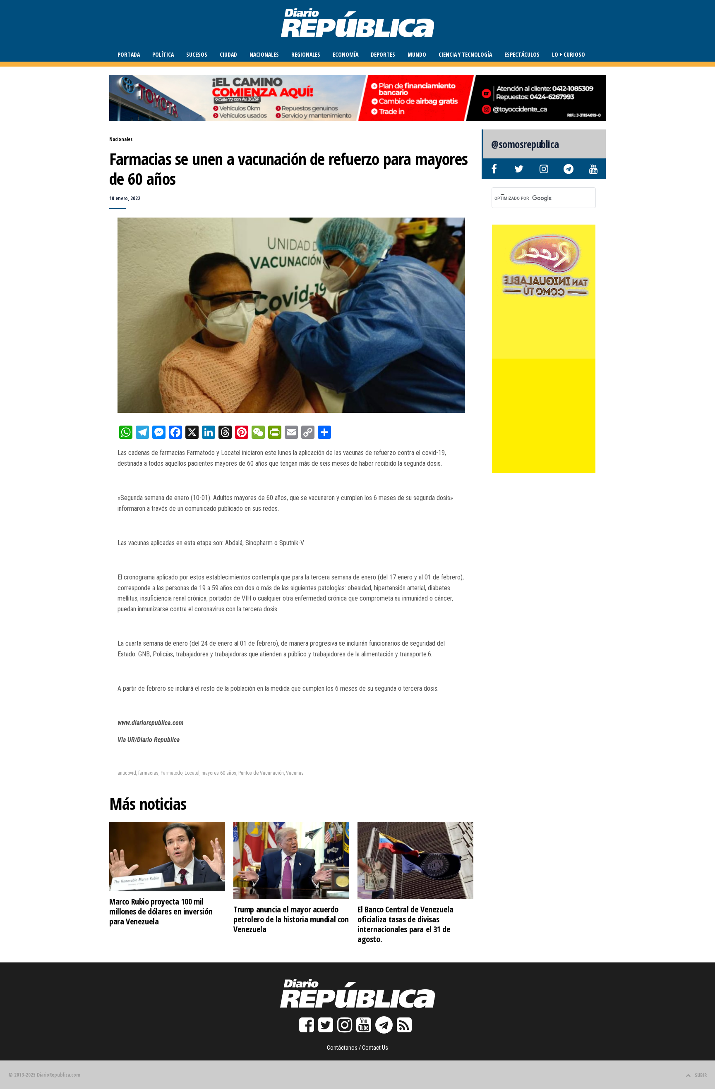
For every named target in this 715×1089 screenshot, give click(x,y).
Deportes (383, 54)
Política (163, 54)
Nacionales (264, 54)
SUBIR (701, 1075)
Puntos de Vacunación (261, 773)
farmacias (148, 773)
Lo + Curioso (568, 54)
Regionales (305, 54)
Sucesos (196, 54)
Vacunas (295, 773)
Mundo (417, 54)
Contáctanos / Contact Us (357, 1047)
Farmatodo (171, 773)
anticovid (127, 773)
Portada (129, 54)
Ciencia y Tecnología (465, 54)
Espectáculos (522, 54)
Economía (345, 54)
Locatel (192, 773)
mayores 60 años (219, 773)
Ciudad (228, 54)
